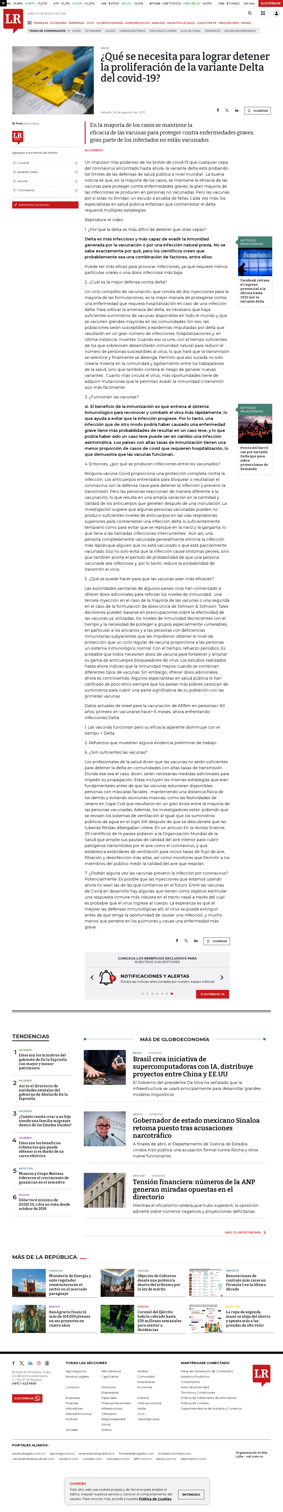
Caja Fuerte (109, 1376)
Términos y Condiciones (198, 1392)
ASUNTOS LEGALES (181, 23)
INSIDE (246, 23)
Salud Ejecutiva (148, 1419)
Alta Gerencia (111, 1371)
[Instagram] (40, 1364)
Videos (106, 1429)
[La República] (13, 21)
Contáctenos (190, 1382)
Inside (142, 1408)
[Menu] (30, 23)
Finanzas (72, 1403)
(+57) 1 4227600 (24, 1383)
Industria (26, 1168)
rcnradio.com (92, 1459)
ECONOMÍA (58, 23)
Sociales (72, 1429)
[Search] (250, 13)
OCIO (90, 23)
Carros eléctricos (132, 30)
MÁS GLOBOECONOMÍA (243, 1232)
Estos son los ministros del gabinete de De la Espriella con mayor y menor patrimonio (43, 1061)
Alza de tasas (190, 30)
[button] (91, 978)
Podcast (72, 1419)
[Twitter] (227, 110)
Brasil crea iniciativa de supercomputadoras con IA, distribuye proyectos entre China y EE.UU (193, 1066)
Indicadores (74, 1408)
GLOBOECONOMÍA (109, 23)
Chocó (76, 30)
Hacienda (25, 1050)
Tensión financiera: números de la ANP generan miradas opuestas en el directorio (194, 1189)
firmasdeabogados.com (136, 1453)
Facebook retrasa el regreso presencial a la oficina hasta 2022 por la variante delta (254, 290)
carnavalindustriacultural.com (33, 1459)
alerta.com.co (166, 1459)
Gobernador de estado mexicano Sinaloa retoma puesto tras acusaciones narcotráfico (196, 1128)
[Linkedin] (236, 110)
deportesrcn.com (193, 1459)
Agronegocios (76, 1371)
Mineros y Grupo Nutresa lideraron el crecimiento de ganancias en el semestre (44, 1178)
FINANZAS (41, 23)
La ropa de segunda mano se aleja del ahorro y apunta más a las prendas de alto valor (248, 1318)
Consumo (73, 1387)
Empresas (73, 1398)
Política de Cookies (155, 1499)
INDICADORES (229, 23)
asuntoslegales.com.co (28, 1453)
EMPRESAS (76, 23)
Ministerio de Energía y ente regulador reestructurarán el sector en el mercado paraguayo (70, 1285)
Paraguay (56, 1270)
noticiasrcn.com (117, 1459)
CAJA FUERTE (206, 23)
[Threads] (49, 1364)
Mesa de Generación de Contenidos (207, 1371)
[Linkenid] (32, 1364)
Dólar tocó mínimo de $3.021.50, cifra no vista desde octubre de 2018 (44, 1204)
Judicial (143, 1270)
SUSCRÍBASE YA (213, 994)
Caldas (110, 30)
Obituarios (109, 1414)
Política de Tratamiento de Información (209, 1398)
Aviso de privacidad (195, 1387)
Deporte (232, 1270)
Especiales (109, 1398)
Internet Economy (79, 1414)
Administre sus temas (33, 204)
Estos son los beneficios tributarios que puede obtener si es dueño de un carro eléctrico (41, 1149)
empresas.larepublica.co (97, 1453)
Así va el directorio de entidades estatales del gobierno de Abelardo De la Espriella (43, 1092)
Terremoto (212, 30)
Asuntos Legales (77, 1376)
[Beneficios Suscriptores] (263, 13)
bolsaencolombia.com (174, 1453)
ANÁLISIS (158, 23)
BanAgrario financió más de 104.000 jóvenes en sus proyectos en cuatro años (69, 1318)
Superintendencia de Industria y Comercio (211, 1408)
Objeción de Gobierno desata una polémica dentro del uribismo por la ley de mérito (159, 1282)
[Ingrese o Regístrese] (276, 13)
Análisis (143, 1371)
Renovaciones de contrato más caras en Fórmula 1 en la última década (246, 1282)
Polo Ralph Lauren (163, 30)
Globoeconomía (149, 1403)
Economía (145, 1387)
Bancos (54, 1306)
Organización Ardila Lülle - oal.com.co (251, 1454)
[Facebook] (218, 110)
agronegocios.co (62, 1453)
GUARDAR (260, 110)
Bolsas (24, 1194)
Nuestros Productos (195, 1376)
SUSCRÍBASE (271, 3)
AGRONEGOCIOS (137, 23)
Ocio (141, 1414)
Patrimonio (93, 30)
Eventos (143, 1398)
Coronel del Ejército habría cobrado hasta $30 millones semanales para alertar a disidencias (160, 1321)
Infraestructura (111, 1408)
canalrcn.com (68, 1459)
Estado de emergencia (240, 30)
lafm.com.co (143, 1459)
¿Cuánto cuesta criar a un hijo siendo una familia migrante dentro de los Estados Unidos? (45, 1121)
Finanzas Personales (115, 1403)
